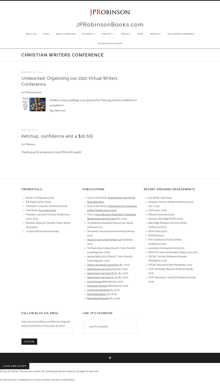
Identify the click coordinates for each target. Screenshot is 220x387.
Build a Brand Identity (97, 294)
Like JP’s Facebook (98, 313)
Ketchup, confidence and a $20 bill (57, 136)
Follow (29, 342)
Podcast (110, 34)
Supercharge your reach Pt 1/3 (102, 269)
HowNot (100, 214)
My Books (90, 34)
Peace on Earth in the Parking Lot (104, 239)
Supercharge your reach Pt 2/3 (102, 273)
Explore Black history (110, 44)
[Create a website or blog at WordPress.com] (110, 358)
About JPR (31, 34)
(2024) (113, 210)
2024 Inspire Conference (181, 34)
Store (140, 34)
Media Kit (155, 34)
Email (46, 34)
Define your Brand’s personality (103, 265)
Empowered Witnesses (97, 286)
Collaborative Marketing (98, 290)
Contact (125, 34)
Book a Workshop (66, 34)
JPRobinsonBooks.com (110, 24)
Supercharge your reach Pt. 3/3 (102, 277)
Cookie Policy (68, 379)
